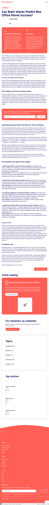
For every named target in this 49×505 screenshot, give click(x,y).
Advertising (10, 359)
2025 (3, 475)
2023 (3, 479)
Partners (3, 452)
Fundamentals (10, 346)
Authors (3, 450)
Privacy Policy (17, 494)
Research (9, 350)
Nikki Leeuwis (10, 398)
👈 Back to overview (41, 269)
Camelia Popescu (11, 410)
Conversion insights (6, 445)
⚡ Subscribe (41, 116)
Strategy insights (5, 449)
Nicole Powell (13, 19)
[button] (46, 2)
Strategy (9, 355)
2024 (3, 477)
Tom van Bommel (10, 386)
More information (13, 329)
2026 (3, 473)
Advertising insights (6, 447)
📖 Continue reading (11, 294)
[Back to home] (7, 2)
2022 (3, 481)
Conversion (10, 364)
